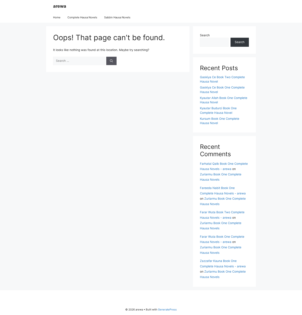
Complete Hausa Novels (82, 17)
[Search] (111, 61)
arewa (59, 6)
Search (205, 35)
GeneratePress (167, 309)
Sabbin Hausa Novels (117, 17)
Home (56, 17)
